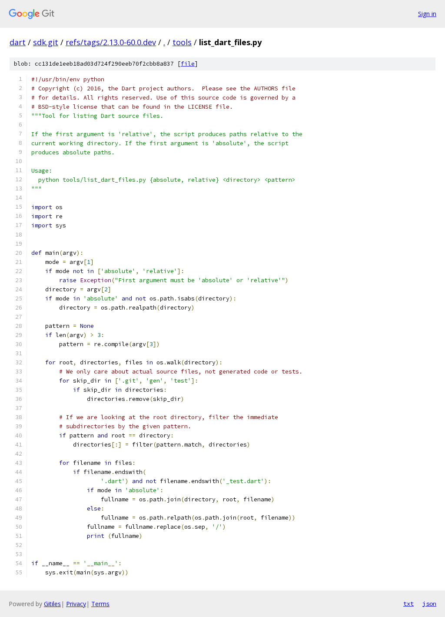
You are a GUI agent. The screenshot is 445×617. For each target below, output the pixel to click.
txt (408, 603)
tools (182, 42)
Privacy (76, 604)
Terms (100, 604)
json (429, 603)
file (188, 63)
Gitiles (52, 604)
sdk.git (45, 42)
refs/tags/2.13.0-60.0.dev (111, 42)
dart (18, 42)
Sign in (427, 14)
